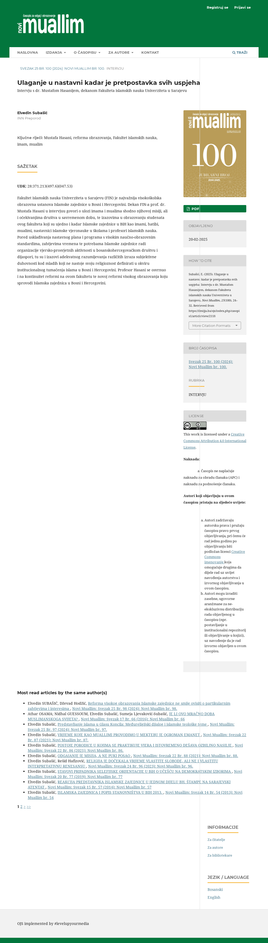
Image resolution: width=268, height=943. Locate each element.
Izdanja (54, 52)
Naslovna (27, 52)
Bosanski (215, 889)
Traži (241, 52)
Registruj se (217, 7)
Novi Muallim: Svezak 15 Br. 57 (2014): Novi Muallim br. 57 (100, 787)
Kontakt (150, 52)
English (214, 897)
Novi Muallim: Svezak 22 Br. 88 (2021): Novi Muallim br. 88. (185, 755)
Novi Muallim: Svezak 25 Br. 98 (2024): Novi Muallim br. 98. (124, 708)
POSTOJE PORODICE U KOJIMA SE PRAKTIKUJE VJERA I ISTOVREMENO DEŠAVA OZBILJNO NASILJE (145, 745)
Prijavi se (242, 7)
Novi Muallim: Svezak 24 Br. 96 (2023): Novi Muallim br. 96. (140, 766)
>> (29, 806)
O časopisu (85, 52)
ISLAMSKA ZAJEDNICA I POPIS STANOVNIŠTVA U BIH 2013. (110, 792)
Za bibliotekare (220, 855)
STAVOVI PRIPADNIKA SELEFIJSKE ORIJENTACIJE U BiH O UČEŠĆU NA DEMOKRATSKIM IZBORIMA (145, 771)
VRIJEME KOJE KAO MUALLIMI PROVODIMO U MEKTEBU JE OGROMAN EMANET (129, 734)
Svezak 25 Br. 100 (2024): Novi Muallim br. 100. (62, 68)
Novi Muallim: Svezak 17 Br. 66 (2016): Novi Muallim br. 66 (133, 718)
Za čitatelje (216, 839)
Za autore (119, 52)
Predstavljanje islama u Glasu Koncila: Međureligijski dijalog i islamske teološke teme (133, 724)
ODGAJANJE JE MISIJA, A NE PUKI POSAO (94, 755)
